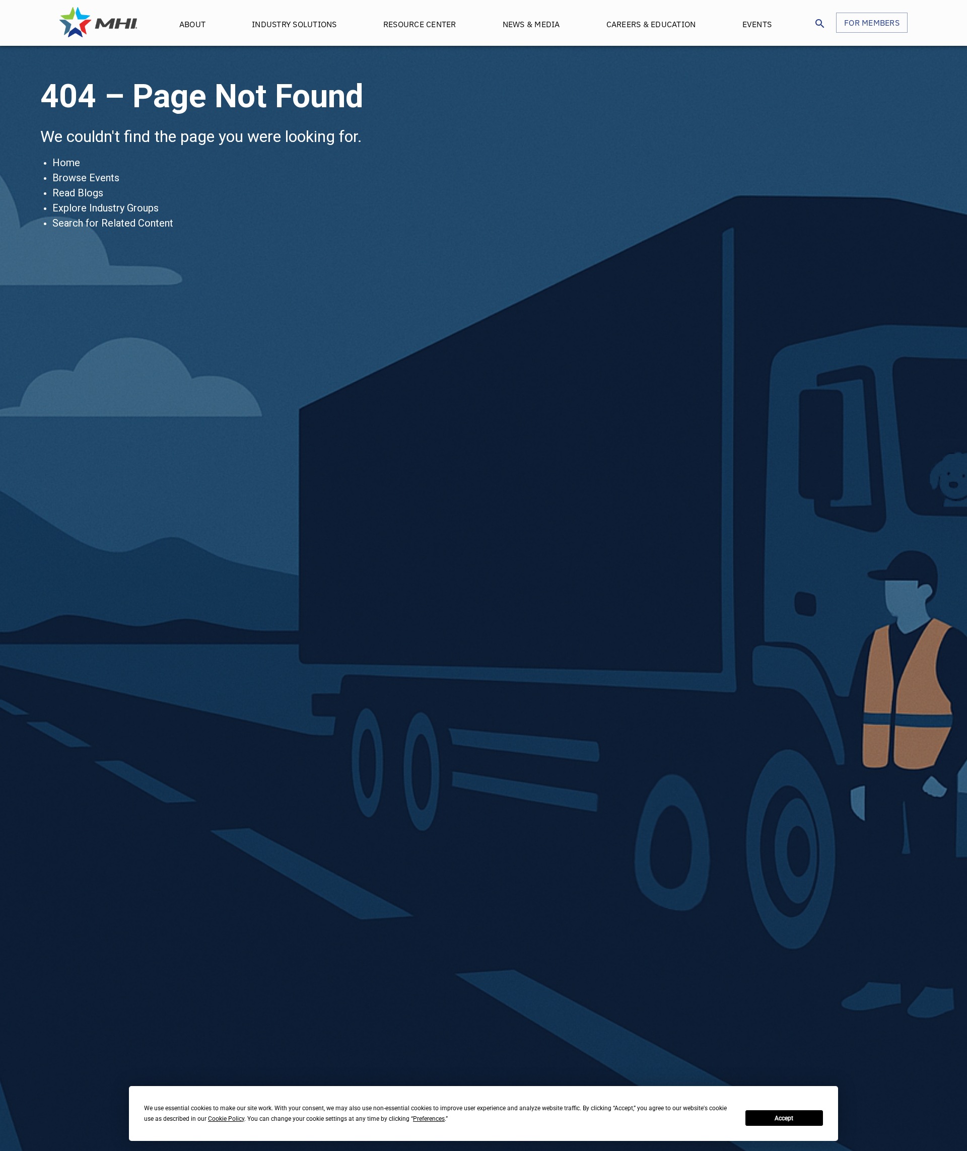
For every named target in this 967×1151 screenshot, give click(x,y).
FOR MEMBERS (872, 23)
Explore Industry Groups (105, 208)
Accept (784, 1118)
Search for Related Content (112, 223)
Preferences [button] (429, 1118)
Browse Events (85, 178)
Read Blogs (77, 193)
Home (66, 163)
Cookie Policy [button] (226, 1118)
